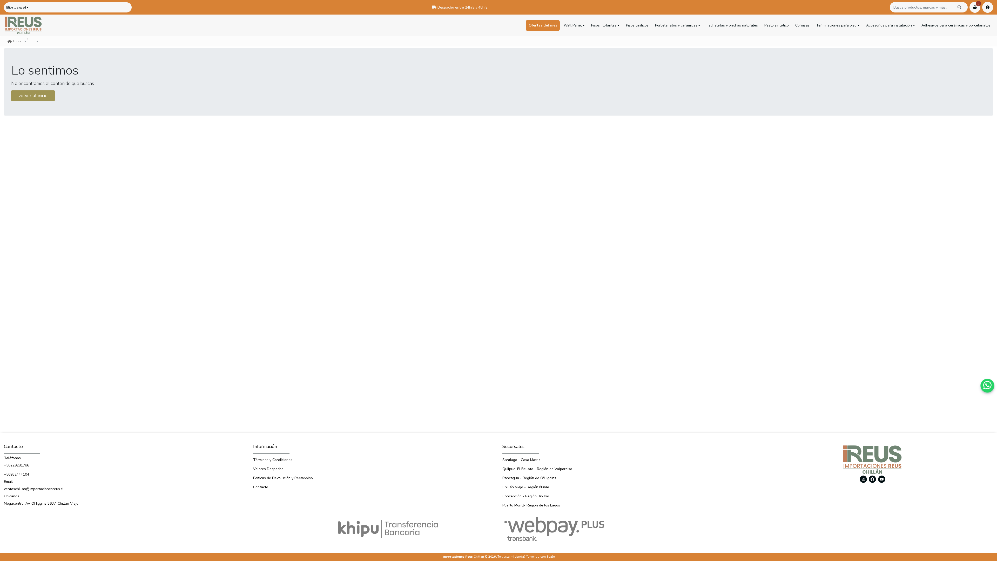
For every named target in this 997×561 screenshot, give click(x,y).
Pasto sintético (776, 25)
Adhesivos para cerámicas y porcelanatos (956, 25)
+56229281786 (16, 465)
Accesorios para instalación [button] (889, 25)
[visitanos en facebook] (872, 479)
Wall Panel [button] (573, 25)
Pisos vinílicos (637, 25)
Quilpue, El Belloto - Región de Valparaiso (537, 468)
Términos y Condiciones (272, 459)
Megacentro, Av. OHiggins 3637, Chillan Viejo (41, 503)
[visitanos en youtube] (881, 479)
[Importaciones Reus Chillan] (23, 25)
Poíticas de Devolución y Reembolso (283, 478)
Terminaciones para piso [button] (836, 25)
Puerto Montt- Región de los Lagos (531, 505)
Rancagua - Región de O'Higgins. (529, 478)
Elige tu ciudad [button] (16, 8)
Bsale (551, 557)
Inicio (17, 41)
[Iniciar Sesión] (987, 7)
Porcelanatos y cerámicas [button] (676, 25)
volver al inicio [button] (33, 95)
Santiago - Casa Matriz (521, 459)
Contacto (260, 487)
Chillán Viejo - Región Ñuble (525, 487)
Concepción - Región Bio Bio (525, 496)
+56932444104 (16, 474)
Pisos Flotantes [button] (603, 25)
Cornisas (802, 25)
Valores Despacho (268, 468)
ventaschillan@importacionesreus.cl (34, 488)
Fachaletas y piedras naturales (732, 25)
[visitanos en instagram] (863, 479)
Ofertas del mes (543, 25)
